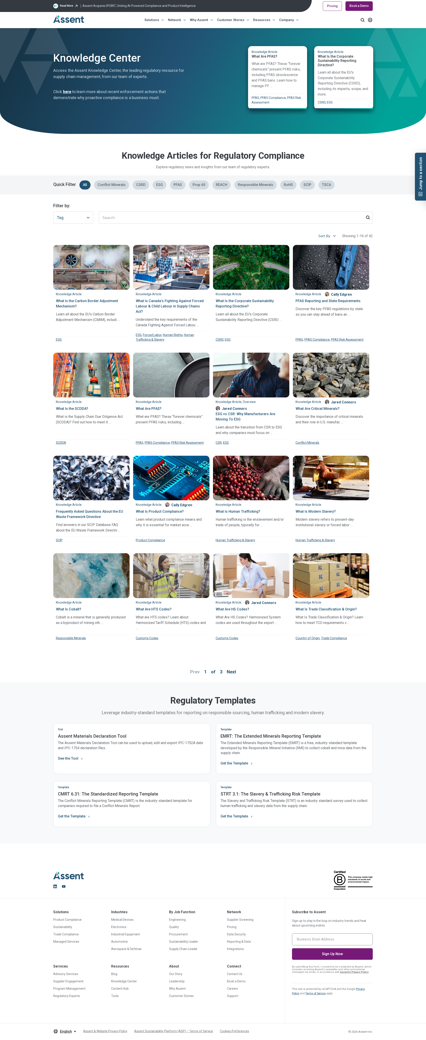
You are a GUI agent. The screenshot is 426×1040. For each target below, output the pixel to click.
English (66, 1031)
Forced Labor (152, 335)
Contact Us (234, 974)
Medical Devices (122, 919)
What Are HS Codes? (232, 609)
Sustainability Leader (183, 941)
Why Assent (199, 20)
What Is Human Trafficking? (238, 511)
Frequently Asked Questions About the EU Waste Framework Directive (89, 514)
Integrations (235, 949)
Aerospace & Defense (126, 949)
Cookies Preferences (234, 1031)
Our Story (175, 974)
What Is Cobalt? (68, 609)
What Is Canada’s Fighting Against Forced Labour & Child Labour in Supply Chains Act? (170, 306)
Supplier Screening (240, 919)
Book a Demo (359, 6)
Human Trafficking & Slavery (235, 540)
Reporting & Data (239, 941)
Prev (195, 671)
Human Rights (173, 335)
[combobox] (73, 217)
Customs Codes (147, 638)
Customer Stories (230, 20)
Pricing (332, 6)
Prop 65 (199, 185)
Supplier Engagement (68, 981)
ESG (159, 185)
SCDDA (61, 442)
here (67, 91)
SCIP (307, 185)
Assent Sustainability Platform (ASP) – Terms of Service (173, 1031)
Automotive (119, 941)
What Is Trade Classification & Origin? (326, 609)
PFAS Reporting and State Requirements (328, 301)
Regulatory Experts (66, 996)
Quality (174, 927)
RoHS (288, 185)
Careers (232, 988)
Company (286, 20)
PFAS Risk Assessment (347, 339)
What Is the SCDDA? (72, 409)
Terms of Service (315, 993)
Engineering (177, 919)
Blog (114, 974)
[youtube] (63, 886)
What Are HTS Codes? (154, 609)
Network (174, 20)
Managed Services (66, 941)
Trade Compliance (334, 638)
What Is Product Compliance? (160, 511)
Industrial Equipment (125, 934)
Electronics (118, 927)
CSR (219, 442)
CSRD (141, 185)
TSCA (326, 185)
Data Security (236, 934)
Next (231, 671)
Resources (261, 20)
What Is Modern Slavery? (316, 511)
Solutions (151, 20)
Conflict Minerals (112, 185)
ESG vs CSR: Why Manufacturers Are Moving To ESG (245, 416)
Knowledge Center (124, 981)
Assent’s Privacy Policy (354, 972)
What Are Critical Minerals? (317, 409)
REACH (221, 185)
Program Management (69, 988)
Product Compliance (150, 540)
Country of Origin (308, 638)
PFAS (178, 185)
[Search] (368, 217)
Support (232, 996)
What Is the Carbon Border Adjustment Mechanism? (87, 303)
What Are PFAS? (264, 56)
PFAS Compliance (317, 339)
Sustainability (62, 927)
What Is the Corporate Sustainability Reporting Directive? (337, 60)
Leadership (177, 981)
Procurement (178, 934)
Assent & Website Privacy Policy (105, 1031)
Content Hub (120, 988)
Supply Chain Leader (183, 949)
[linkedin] (55, 886)
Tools (115, 996)
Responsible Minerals (255, 185)
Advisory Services (65, 974)
